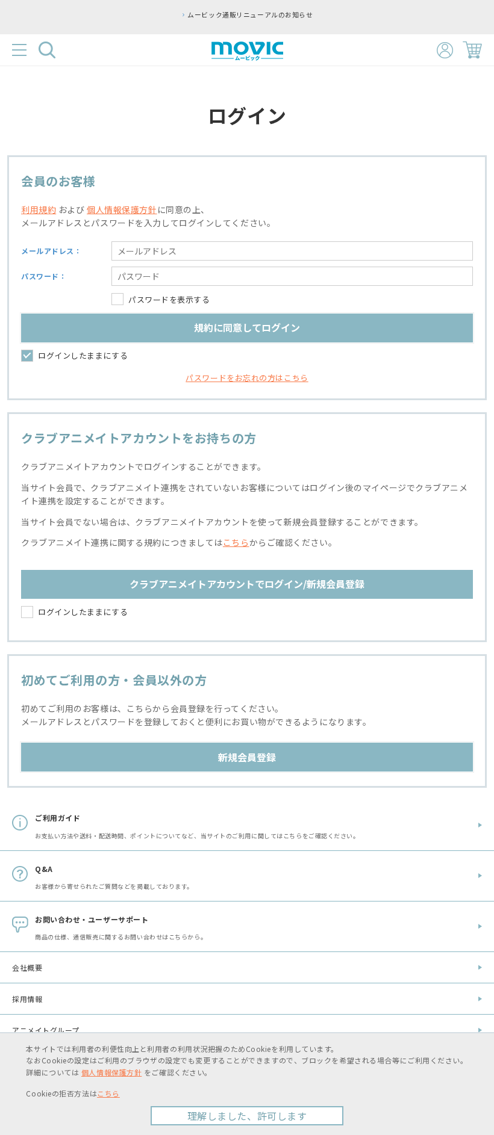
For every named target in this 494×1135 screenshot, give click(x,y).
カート (472, 50)
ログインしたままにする (83, 355)
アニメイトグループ (46, 1030)
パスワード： (43, 276)
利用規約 (38, 209)
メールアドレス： (51, 251)
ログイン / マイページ (445, 50)
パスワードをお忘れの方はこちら (247, 377)
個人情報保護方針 (122, 209)
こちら (236, 542)
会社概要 (27, 967)
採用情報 (27, 999)
